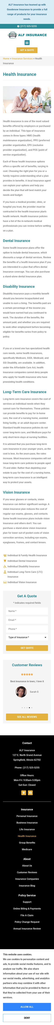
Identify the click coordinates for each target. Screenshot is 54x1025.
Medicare (27, 849)
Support (27, 902)
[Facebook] (30, 792)
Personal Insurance (27, 816)
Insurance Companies (27, 879)
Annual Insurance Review (27, 928)
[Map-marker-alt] (23, 792)
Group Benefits (27, 842)
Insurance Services (22, 58)
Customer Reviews (27, 872)
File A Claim (27, 915)
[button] (27, 42)
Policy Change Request (27, 922)
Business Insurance (27, 822)
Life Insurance (27, 829)
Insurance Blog (27, 885)
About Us (27, 865)
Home (6, 58)
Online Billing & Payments (27, 908)
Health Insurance (27, 836)
